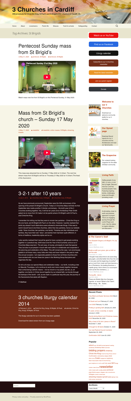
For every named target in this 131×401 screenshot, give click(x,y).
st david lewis (102, 374)
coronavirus (100, 356)
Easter (97, 358)
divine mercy (92, 358)
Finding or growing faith (96, 308)
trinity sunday (92, 379)
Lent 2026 (92, 304)
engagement (103, 358)
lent (113, 363)
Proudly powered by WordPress (40, 397)
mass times (96, 367)
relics (106, 372)
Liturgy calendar (103, 53)
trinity (117, 377)
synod (104, 376)
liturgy (47, 308)
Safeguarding (82, 26)
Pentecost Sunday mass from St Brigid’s (44, 48)
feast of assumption (94, 360)
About (23, 26)
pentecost (36, 57)
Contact (94, 26)
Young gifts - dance (95, 275)
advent (91, 345)
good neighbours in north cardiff (96, 363)
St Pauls (59, 308)
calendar (68, 308)
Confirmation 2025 (95, 335)
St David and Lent (94, 301)
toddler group (111, 377)
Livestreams (33, 26)
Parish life (45, 26)
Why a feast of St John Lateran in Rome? (102, 321)
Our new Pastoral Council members (100, 330)
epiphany (110, 358)
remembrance (111, 372)
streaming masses (95, 377)
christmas (109, 350)
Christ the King (40, 308)
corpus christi (108, 356)
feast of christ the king (104, 360)
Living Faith (108, 174)
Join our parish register (103, 81)
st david (96, 374)
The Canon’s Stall (99, 237)
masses (91, 367)
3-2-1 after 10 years (39, 193)
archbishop (91, 347)
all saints (99, 345)
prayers (98, 372)
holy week (108, 363)
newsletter (36, 130)
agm (95, 345)
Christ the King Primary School (108, 353)
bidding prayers (97, 350)
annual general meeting (108, 345)
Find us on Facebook (103, 44)
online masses (55, 130)
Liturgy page (49, 320)
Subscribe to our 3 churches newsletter (103, 63)
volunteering (99, 379)
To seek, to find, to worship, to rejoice (101, 311)
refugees (102, 372)
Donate (103, 89)
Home (14, 26)
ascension (107, 347)
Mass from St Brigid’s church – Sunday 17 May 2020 (45, 119)
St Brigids (43, 57)
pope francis (92, 372)
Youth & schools (68, 26)
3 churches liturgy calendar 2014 (47, 300)
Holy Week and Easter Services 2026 (101, 296)
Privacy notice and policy (20, 397)
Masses (56, 26)
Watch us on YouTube (103, 35)
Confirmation (93, 356)
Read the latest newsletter (103, 72)
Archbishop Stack (100, 347)
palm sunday (99, 370)
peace (105, 370)
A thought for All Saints (96, 327)
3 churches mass (37, 198)
